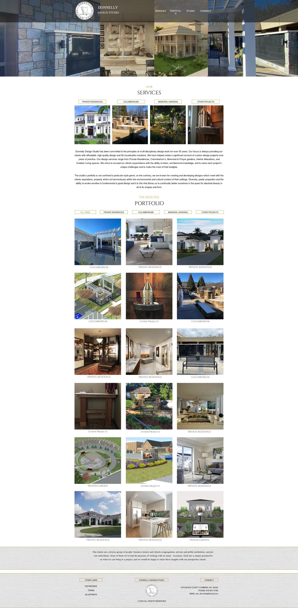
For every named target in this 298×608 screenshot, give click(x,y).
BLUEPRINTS (91, 594)
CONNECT (205, 10)
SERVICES (160, 10)
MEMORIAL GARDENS (168, 101)
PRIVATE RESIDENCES (92, 101)
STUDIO (190, 10)
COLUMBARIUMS (131, 101)
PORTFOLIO (175, 12)
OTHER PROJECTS (205, 101)
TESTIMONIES (91, 586)
